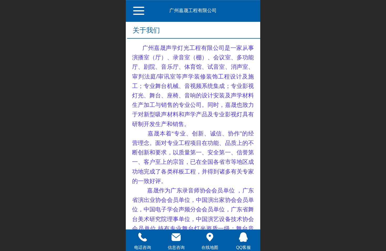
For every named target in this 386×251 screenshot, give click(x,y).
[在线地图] (210, 237)
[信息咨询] (176, 237)
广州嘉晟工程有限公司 (193, 10)
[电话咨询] (142, 237)
